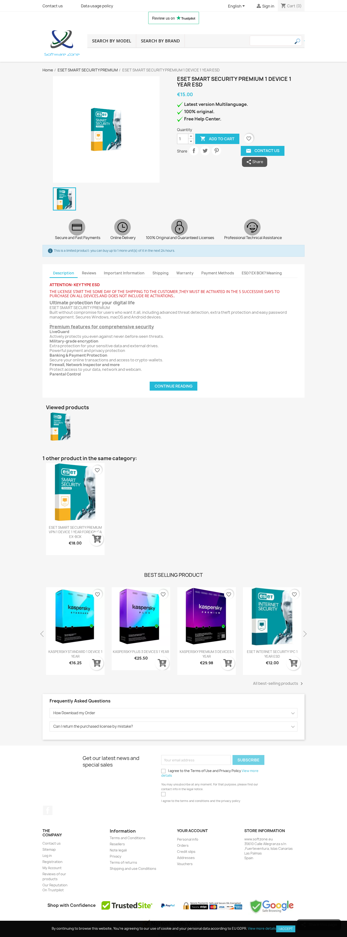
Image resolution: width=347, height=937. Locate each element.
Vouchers (185, 864)
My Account (52, 868)
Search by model (111, 41)
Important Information (124, 273)
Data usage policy (97, 5)
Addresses (186, 857)
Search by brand (160, 41)
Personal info (187, 839)
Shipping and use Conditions (133, 868)
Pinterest (216, 150)
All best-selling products (279, 683)
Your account (192, 830)
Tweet (205, 150)
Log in (47, 855)
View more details (262, 928)
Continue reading (173, 386)
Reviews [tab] (89, 273)
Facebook (47, 810)
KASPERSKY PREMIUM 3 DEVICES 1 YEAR (141, 654)
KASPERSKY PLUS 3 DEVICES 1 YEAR (75, 651)
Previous (42, 634)
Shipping (160, 273)
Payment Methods (217, 273)
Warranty (185, 273)
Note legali (118, 850)
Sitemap (49, 849)
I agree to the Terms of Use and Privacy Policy (209, 773)
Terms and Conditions (127, 838)
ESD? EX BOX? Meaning (262, 273)
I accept (286, 929)
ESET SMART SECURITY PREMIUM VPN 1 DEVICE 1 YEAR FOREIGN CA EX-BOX (75, 532)
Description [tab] (63, 273)
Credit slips (186, 851)
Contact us (52, 5)
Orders (183, 845)
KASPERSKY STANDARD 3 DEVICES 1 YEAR (272, 654)
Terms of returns (123, 862)
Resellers (117, 844)
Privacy (115, 856)
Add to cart (217, 138)
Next (304, 634)
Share (194, 150)
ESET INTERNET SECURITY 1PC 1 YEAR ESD (206, 654)
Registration (52, 861)
